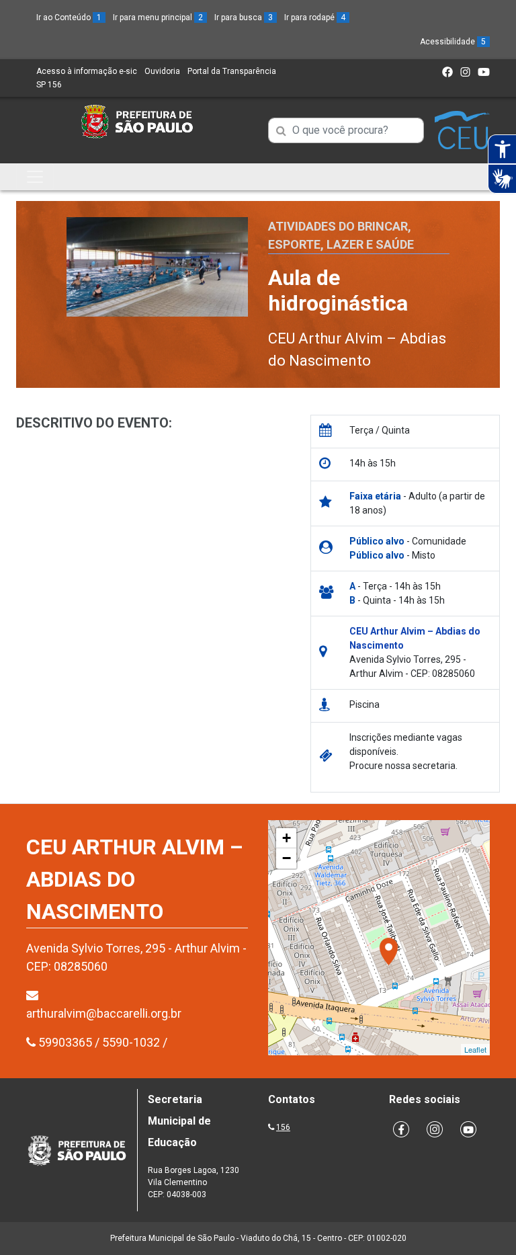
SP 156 (49, 84)
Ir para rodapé (314, 17)
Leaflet (475, 1049)
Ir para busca (243, 17)
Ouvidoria (162, 71)
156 (283, 1127)
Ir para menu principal (158, 17)
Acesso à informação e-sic (86, 71)
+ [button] (286, 837)
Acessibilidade (453, 41)
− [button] (286, 858)
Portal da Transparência (231, 71)
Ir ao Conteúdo (68, 17)
